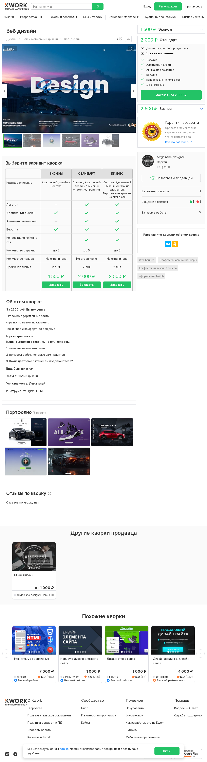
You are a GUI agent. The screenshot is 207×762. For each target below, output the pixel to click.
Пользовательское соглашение (49, 715)
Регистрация (168, 6)
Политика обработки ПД (44, 722)
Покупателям (135, 708)
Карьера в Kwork (39, 737)
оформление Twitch (151, 276)
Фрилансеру (193, 6)
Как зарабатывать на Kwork (145, 722)
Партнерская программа (98, 715)
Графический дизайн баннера (158, 268)
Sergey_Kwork (71, 676)
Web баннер (146, 260)
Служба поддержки (188, 715)
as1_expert (161, 676)
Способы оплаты (39, 730)
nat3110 (113, 676)
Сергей (162, 162)
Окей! (167, 751)
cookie (64, 749)
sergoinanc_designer (170, 157)
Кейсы (85, 722)
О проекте (34, 708)
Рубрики (131, 730)
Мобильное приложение (143, 737)
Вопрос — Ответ (186, 708)
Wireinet (21, 676)
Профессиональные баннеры (178, 260)
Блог (84, 708)
